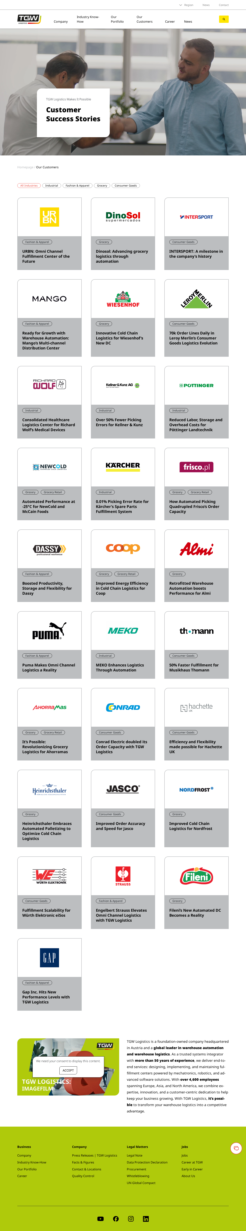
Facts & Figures (83, 1162)
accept (68, 1070)
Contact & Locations (86, 1169)
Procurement (136, 1169)
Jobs (185, 1155)
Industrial (51, 185)
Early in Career (192, 1169)
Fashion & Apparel (77, 185)
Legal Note (134, 1155)
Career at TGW (192, 1162)
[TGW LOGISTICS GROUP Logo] (29, 19)
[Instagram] (131, 1218)
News (206, 5)
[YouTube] (100, 1218)
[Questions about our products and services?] (236, 1148)
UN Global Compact (141, 1183)
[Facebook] (116, 1218)
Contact (224, 5)
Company (61, 21)
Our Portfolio (117, 19)
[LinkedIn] (146, 1218)
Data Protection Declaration (147, 1162)
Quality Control (83, 1176)
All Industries (29, 185)
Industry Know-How (31, 1162)
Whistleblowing (138, 1176)
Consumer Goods (126, 185)
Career (170, 21)
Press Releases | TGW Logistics (94, 1155)
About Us (188, 1176)
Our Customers (145, 19)
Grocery (102, 185)
